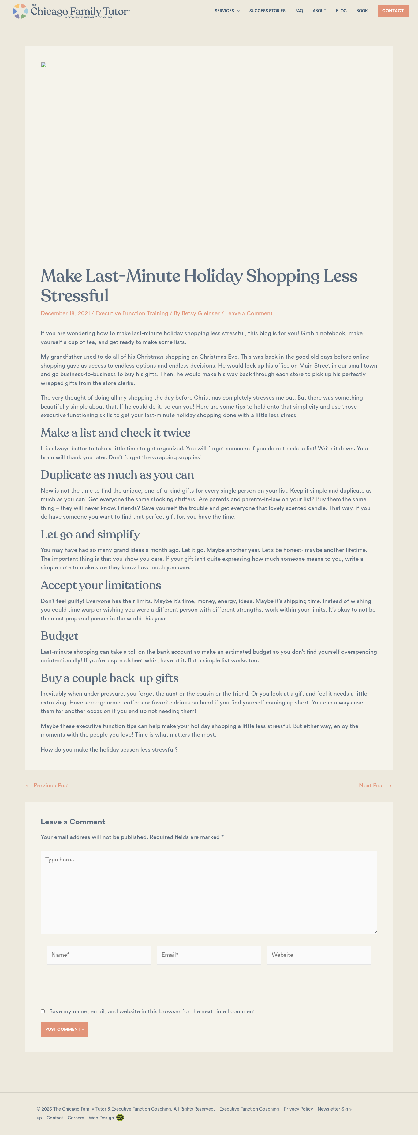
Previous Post (47, 786)
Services (224, 11)
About (319, 11)
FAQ (299, 11)
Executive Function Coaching (249, 1109)
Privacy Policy (298, 1109)
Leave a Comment (249, 313)
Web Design (101, 1118)
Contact (55, 1118)
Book (362, 11)
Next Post (375, 786)
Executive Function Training (131, 313)
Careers (76, 1118)
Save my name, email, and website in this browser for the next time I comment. (153, 1012)
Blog (341, 11)
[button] (237, 11)
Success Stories (267, 11)
